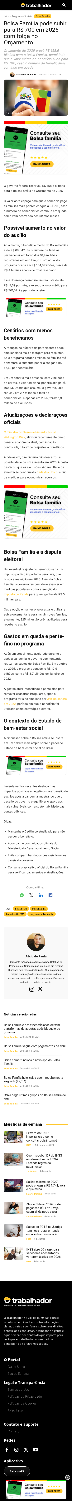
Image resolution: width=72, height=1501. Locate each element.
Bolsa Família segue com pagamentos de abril (34, 1046)
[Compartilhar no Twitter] (31, 896)
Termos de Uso (18, 1389)
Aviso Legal (15, 1410)
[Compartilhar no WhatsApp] (22, 896)
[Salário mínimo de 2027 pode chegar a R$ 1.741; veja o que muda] (13, 1185)
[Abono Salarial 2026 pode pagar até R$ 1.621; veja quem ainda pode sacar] (13, 1208)
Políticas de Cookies (22, 1403)
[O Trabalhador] (36, 5)
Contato (13, 1431)
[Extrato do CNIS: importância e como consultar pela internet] (13, 1137)
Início (6, 16)
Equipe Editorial (18, 1373)
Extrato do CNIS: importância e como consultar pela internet (41, 1136)
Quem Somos (17, 1367)
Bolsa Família (43, 16)
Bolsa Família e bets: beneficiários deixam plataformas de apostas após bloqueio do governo (32, 1028)
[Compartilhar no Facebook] (50, 896)
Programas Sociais (22, 16)
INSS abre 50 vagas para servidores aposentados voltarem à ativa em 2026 (43, 1253)
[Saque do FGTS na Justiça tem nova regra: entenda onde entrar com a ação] (13, 1230)
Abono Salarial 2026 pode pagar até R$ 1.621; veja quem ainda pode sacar (43, 1207)
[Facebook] (7, 1450)
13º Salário (31, 1171)
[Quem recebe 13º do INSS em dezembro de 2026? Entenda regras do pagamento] (13, 1159)
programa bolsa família (41, 914)
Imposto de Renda (16, 594)
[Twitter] (40, 989)
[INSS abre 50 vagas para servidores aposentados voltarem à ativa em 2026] (13, 1253)
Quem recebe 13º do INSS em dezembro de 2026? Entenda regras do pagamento (44, 1161)
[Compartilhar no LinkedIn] (41, 896)
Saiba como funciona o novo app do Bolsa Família (32, 1062)
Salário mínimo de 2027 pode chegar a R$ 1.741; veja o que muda (45, 1185)
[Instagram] (32, 989)
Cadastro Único (46, 472)
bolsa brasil (21, 908)
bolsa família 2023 (15, 914)
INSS (28, 1145)
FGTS (28, 1238)
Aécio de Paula (28, 74)
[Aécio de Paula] (13, 74)
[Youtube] (35, 1450)
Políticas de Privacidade (25, 1396)
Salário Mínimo (34, 1193)
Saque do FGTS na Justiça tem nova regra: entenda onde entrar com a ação (44, 1230)
